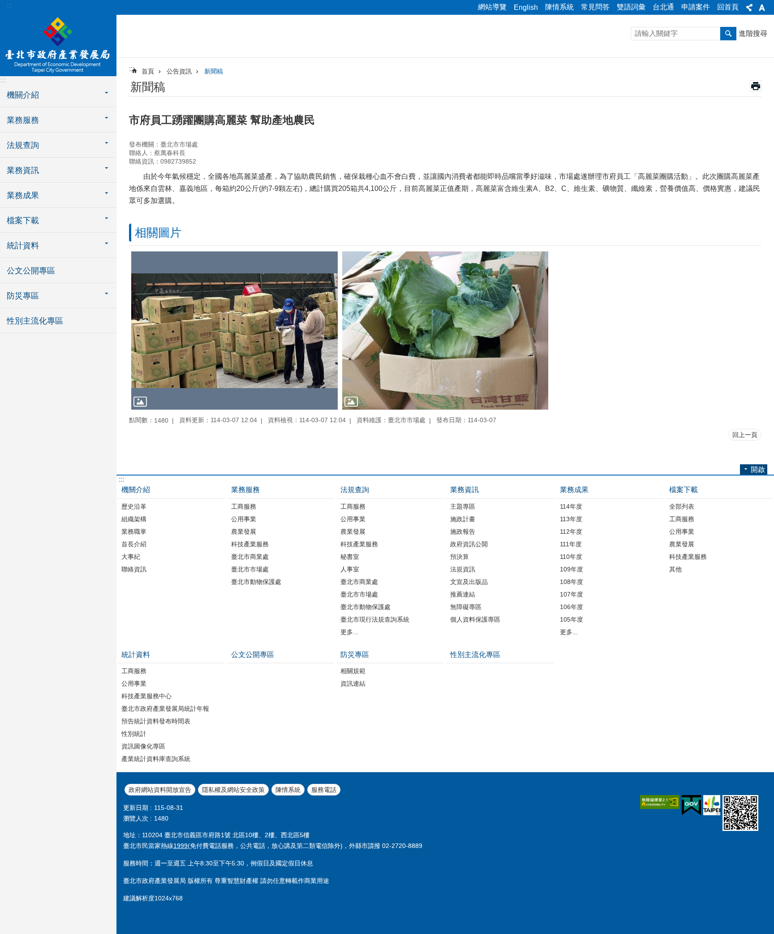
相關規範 (353, 671)
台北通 (663, 7)
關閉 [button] (749, 7)
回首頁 (728, 7)
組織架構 (133, 519)
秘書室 (349, 556)
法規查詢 (354, 489)
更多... (349, 632)
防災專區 (354, 654)
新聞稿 (213, 71)
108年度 (571, 581)
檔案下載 (683, 489)
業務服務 (245, 489)
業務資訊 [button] (23, 170)
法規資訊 (462, 569)
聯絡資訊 (133, 569)
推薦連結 (462, 594)
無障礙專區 (466, 606)
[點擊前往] (234, 330)
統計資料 (135, 654)
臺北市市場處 (250, 569)
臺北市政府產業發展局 (58, 44)
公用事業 (243, 519)
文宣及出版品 (469, 581)
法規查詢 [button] (23, 145)
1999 (180, 845)
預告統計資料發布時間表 (155, 721)
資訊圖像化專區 (143, 746)
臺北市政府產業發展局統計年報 (165, 708)
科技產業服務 (250, 544)
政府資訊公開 (469, 544)
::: (9, 5)
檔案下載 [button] (23, 220)
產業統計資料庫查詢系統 (155, 758)
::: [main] (131, 69)
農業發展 (243, 531)
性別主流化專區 (35, 320)
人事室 (349, 569)
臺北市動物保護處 (256, 581)
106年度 (571, 606)
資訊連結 (353, 683)
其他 (675, 569)
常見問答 (595, 7)
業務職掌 (133, 531)
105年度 (571, 619)
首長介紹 (133, 544)
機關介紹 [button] (23, 95)
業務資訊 (464, 489)
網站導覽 (492, 7)
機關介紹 (135, 489)
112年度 (571, 531)
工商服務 (243, 506)
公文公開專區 (31, 270)
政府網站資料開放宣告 (160, 789)
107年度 (571, 594)
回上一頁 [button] (744, 434)
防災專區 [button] (23, 295)
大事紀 (130, 556)
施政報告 (462, 531)
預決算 (459, 556)
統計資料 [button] (23, 245)
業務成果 (574, 489)
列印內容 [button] (755, 86)
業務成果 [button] (23, 195)
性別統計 (133, 733)
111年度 (571, 544)
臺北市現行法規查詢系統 (374, 619)
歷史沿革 (133, 506)
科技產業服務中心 (146, 696)
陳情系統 (559, 7)
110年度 (571, 556)
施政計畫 (462, 519)
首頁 (148, 71)
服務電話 (323, 789)
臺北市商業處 (250, 556)
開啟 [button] (758, 469)
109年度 (571, 569)
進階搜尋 (753, 33)
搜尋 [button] (728, 33)
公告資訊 (179, 71)
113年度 (571, 519)
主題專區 (462, 506)
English (526, 7)
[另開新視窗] (659, 802)
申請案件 (695, 7)
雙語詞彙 (631, 7)
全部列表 (681, 506)
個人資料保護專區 (475, 619)
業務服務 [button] (23, 120)
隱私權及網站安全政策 (233, 789)
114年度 (571, 506)
